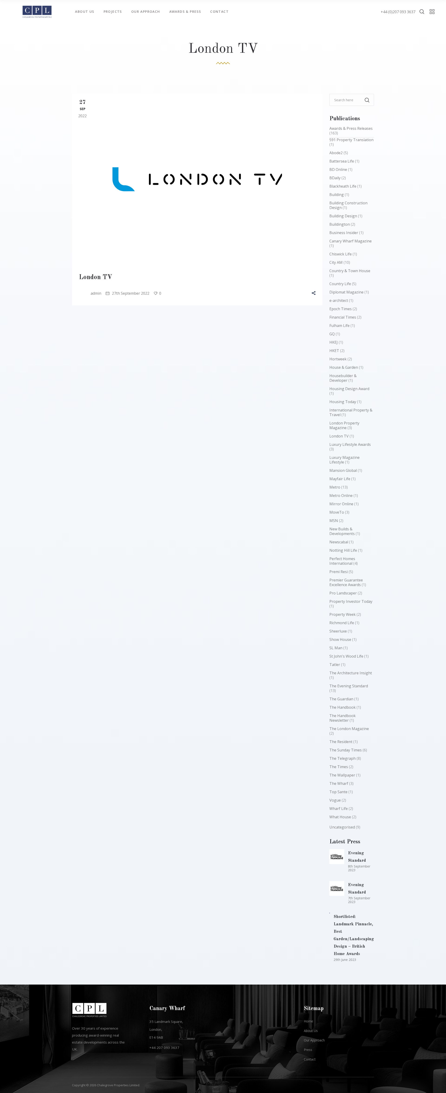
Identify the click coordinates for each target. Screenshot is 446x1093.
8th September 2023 (359, 868)
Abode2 (336, 152)
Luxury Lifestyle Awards (350, 444)
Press (308, 1049)
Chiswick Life (340, 254)
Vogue (335, 800)
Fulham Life (339, 325)
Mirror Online (341, 503)
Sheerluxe (338, 631)
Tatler (334, 664)
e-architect (338, 300)
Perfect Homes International (342, 561)
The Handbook (342, 707)
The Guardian (341, 698)
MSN (333, 520)
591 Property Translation (351, 139)
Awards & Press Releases (351, 128)
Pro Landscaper (343, 593)
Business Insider (343, 232)
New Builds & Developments (342, 531)
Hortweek (338, 359)
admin (96, 293)
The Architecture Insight (350, 672)
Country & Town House (349, 270)
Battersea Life (341, 161)
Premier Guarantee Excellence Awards (346, 582)
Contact (310, 1059)
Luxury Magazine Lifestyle (344, 460)
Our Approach (314, 1040)
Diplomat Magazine (346, 292)
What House (340, 816)
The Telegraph (342, 758)
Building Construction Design (348, 205)
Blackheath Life (342, 186)
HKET (334, 350)
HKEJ (333, 342)
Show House (340, 639)
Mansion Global (343, 470)
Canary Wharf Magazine (350, 241)
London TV (95, 277)
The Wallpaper (342, 775)
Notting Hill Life (343, 550)
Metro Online (341, 495)
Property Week (342, 614)
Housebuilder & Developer (343, 378)
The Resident (340, 741)
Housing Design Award (349, 388)
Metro (334, 487)
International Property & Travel (350, 412)
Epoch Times (340, 308)
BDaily (335, 177)
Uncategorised (342, 827)
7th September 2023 (359, 900)
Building (336, 194)
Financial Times (342, 317)
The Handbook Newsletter (342, 718)
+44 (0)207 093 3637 (398, 11)
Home (308, 1021)
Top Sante (338, 791)
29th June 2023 (345, 959)
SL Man (335, 647)
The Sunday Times (345, 750)
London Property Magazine (344, 425)
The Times (338, 766)
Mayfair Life (339, 478)
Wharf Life (338, 808)
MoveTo (336, 512)
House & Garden (343, 367)
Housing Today (342, 401)
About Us (311, 1030)
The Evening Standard (348, 685)
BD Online (338, 169)
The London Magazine (349, 728)
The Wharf (338, 783)
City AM (336, 262)
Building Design (343, 216)
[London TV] (197, 179)
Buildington (339, 224)
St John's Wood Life (346, 656)
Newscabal (338, 542)
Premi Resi (338, 571)
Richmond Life (341, 622)
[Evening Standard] (336, 856)
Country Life (340, 283)
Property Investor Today (350, 601)
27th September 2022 (130, 293)
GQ (332, 333)
